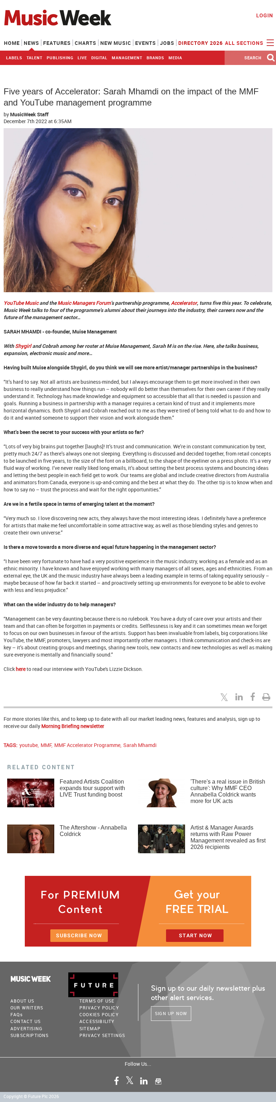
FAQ (16, 1014)
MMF (46, 745)
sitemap (90, 1028)
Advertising (26, 1028)
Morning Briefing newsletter (72, 726)
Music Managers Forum (84, 302)
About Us (22, 1001)
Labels (14, 57)
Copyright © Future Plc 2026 (31, 1096)
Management (127, 57)
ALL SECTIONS (245, 42)
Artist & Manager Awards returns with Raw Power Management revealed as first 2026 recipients (228, 837)
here (21, 669)
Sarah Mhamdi (140, 745)
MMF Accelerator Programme (87, 745)
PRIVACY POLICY (99, 1007)
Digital (99, 57)
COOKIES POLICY (99, 1014)
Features (57, 42)
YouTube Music (21, 302)
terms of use (96, 1001)
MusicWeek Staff (29, 114)
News (31, 42)
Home (12, 42)
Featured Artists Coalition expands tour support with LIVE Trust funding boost (92, 788)
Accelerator (184, 302)
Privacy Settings (102, 1035)
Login (264, 15)
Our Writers (26, 1007)
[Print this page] (267, 696)
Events (145, 42)
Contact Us (25, 1021)
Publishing (60, 57)
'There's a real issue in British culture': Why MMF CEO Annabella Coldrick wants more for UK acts (227, 791)
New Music (115, 42)
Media (175, 57)
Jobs (167, 42)
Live (82, 57)
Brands (155, 57)
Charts (85, 42)
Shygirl (23, 345)
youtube (28, 745)
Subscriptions (29, 1035)
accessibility (97, 1021)
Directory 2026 (200, 42)
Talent (34, 57)
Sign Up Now (171, 1013)
